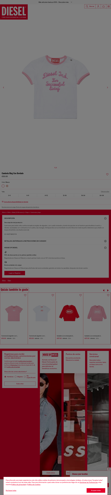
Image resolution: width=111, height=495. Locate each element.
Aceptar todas (96, 490)
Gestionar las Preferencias (89, 482)
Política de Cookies (33, 484)
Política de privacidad (18, 484)
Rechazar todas (11, 490)
